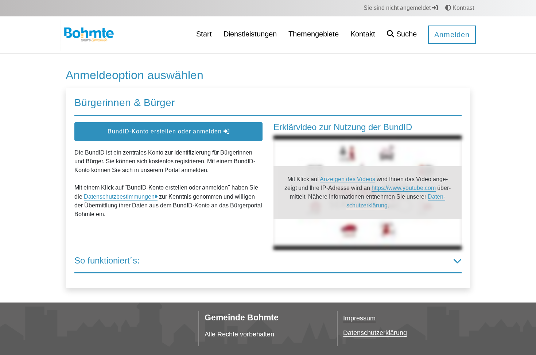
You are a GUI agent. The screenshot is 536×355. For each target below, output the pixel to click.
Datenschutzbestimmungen (119, 197)
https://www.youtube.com (404, 188)
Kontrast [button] (462, 8)
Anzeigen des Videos (347, 179)
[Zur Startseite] (88, 34)
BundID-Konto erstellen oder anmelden (166, 131)
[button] (402, 34)
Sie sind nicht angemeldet (398, 8)
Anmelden (452, 35)
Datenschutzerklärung (375, 332)
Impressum (359, 318)
